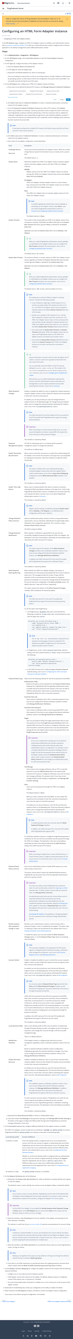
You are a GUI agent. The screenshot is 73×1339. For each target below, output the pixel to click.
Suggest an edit (66, 13)
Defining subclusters (49, 955)
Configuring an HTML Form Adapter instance (17, 39)
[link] (8, 3)
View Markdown (70, 13)
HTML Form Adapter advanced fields (59, 1301)
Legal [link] (23, 1331)
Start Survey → (11, 24)
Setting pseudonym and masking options (37, 931)
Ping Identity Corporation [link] (42, 1322)
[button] (64, 3)
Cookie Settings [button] (46, 1331)
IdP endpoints (63, 975)
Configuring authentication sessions (51, 211)
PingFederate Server (15, 8)
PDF (68, 13)
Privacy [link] (30, 1331)
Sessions (34, 211)
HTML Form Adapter (8, 1301)
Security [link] (37, 1331)
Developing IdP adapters (37, 914)
